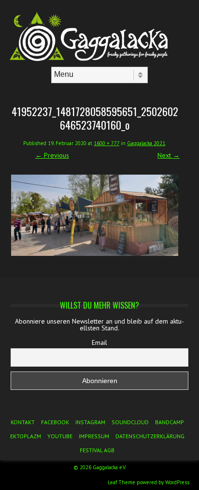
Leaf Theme (121, 482)
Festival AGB (97, 450)
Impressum (94, 436)
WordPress (177, 482)
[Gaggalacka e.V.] (99, 58)
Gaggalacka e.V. (109, 467)
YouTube (59, 436)
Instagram (90, 422)
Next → (168, 155)
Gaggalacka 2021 (146, 143)
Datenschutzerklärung (150, 436)
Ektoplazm (25, 436)
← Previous (52, 155)
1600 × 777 (106, 143)
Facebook (55, 422)
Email (99, 342)
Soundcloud (130, 422)
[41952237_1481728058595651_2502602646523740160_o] (95, 215)
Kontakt (23, 422)
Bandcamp (169, 422)
